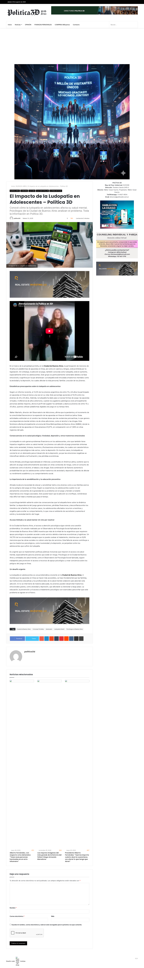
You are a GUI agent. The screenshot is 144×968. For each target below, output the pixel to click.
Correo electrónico (17, 916)
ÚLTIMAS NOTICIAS (55, 191)
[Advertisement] (72, 46)
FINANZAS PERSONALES (43, 25)
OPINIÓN (28, 25)
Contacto (76, 25)
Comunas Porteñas (38, 629)
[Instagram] (126, 2)
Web (52, 916)
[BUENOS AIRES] (27, 12)
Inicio (10, 25)
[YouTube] (129, 2)
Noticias (18, 25)
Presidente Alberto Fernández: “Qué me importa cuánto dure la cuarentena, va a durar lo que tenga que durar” (77, 857)
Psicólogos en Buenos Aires (74, 629)
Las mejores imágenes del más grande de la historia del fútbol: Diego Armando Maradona (49, 856)
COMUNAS (24, 191)
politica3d (17, 218)
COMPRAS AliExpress (62, 25)
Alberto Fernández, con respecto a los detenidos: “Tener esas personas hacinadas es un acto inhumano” (20, 857)
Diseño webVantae (15, 961)
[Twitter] (132, 2)
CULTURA (32, 191)
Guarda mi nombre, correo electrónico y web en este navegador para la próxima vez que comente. (47, 925)
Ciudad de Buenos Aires (24, 629)
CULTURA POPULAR (42, 191)
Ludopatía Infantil (59, 629)
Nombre (13, 908)
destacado (49, 629)
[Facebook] (136, 2)
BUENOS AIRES (21, 186)
